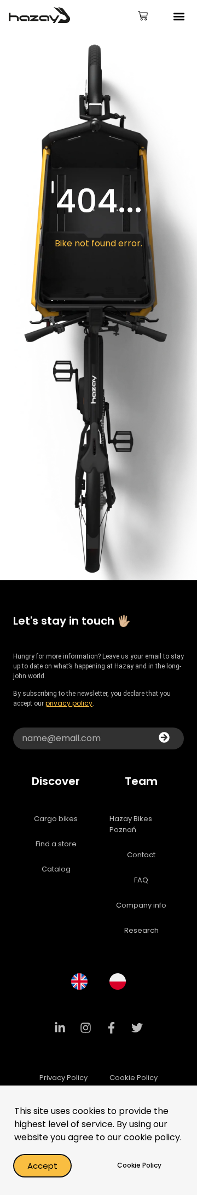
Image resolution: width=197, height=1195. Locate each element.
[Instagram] (85, 1028)
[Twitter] (137, 1028)
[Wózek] (142, 17)
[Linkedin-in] (60, 1028)
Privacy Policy (63, 1077)
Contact (141, 855)
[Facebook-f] (111, 1028)
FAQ (141, 880)
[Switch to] (79, 981)
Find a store (56, 844)
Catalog (56, 869)
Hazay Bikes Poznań (130, 824)
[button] (179, 17)
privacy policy (68, 703)
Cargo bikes (56, 818)
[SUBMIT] (164, 738)
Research (141, 930)
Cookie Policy (133, 1077)
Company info (141, 905)
